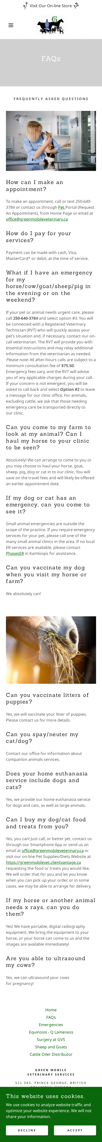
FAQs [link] (51, 1017)
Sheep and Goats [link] (51, 1047)
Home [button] (51, 1010)
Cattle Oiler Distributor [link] (51, 1054)
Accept (75, 1130)
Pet (61, 207)
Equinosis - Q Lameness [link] (51, 1032)
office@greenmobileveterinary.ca (37, 219)
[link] (50, 25)
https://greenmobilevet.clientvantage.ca (43, 862)
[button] (8, 25)
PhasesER (15, 553)
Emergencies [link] (51, 1024)
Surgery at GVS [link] (51, 1039)
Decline (27, 1130)
